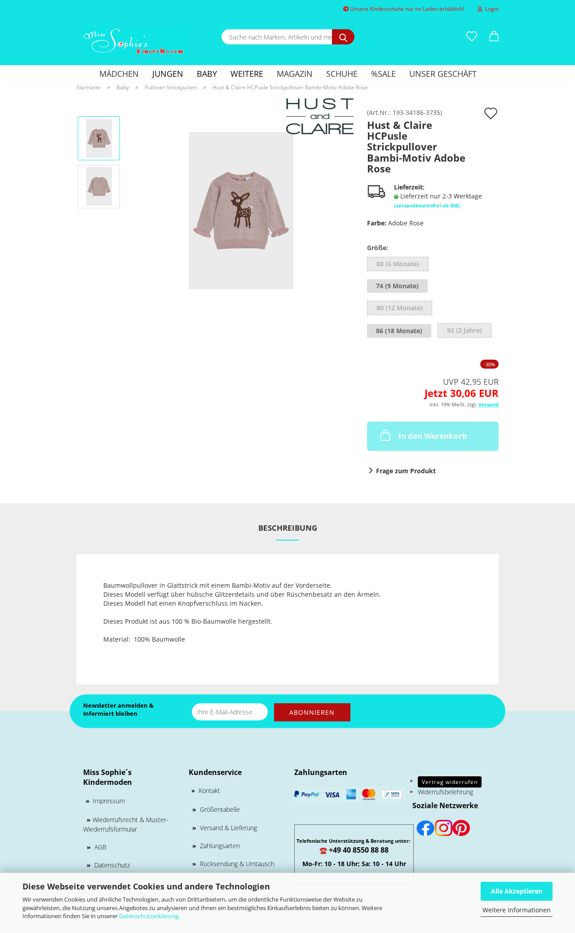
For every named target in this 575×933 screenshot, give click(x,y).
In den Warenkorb (432, 436)
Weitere (246, 73)
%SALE (383, 73)
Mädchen (119, 73)
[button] (494, 37)
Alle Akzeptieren (516, 891)
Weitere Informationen (516, 910)
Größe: (377, 247)
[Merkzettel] (471, 37)
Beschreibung (287, 528)
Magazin (295, 73)
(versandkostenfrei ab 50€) (427, 205)
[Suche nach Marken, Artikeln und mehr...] (343, 36)
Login (490, 9)
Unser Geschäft (443, 73)
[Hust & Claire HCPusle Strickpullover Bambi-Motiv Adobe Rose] (241, 210)
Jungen (167, 73)
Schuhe (342, 73)
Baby (207, 73)
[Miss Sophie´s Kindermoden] (135, 41)
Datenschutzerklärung (148, 916)
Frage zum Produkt (406, 470)
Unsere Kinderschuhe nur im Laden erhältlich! (406, 9)
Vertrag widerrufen (450, 782)
